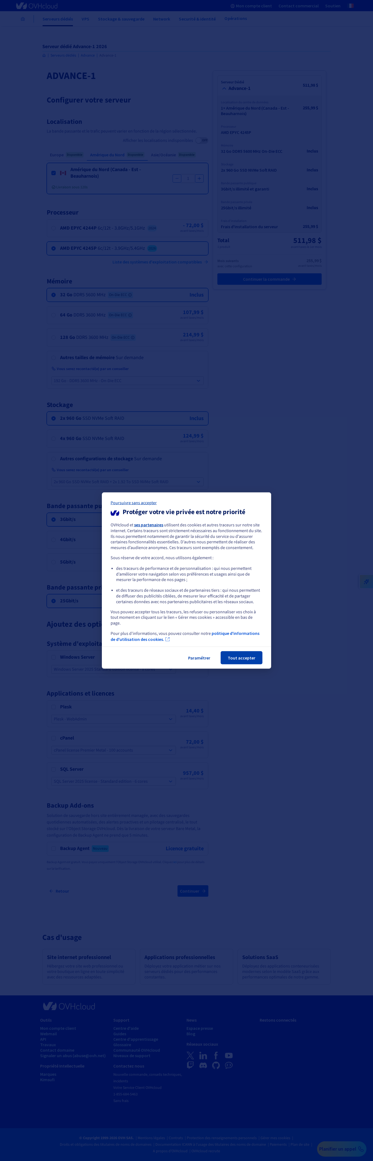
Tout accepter (241, 657)
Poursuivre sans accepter (134, 503)
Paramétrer (199, 657)
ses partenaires (148, 524)
